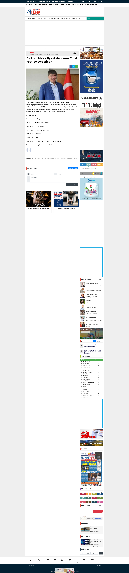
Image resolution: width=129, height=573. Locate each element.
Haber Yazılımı (75, 571)
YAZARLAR (80, 5)
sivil (27, 107)
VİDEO (92, 5)
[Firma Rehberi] (89, 1)
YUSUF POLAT (90, 306)
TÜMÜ (100, 279)
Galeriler (48, 562)
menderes (69, 158)
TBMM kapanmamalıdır (91, 313)
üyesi (52, 105)
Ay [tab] (101, 341)
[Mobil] (80, 1)
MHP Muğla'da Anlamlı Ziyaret (46, 1)
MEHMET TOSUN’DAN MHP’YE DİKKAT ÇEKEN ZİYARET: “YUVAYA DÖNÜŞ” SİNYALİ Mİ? (91, 352)
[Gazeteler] (95, 1)
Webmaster (92, 562)
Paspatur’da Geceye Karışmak (93, 302)
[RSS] (101, 1)
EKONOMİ (38, 5)
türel (75, 158)
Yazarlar (62, 562)
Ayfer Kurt (89, 300)
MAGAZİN (56, 5)
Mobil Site (30, 562)
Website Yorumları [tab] (73, 168)
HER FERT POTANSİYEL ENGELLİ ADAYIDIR (92, 325)
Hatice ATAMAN (91, 317)
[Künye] (98, 1)
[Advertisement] (75, 12)
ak (35, 158)
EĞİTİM (62, 5)
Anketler (70, 562)
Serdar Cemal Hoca (92, 283)
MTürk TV (99, 565)
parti (38, 158)
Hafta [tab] (98, 341)
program (63, 158)
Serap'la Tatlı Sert (91, 295)
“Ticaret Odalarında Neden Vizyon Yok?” (94, 285)
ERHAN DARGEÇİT (91, 312)
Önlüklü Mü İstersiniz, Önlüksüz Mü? (94, 290)
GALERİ (87, 5)
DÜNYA (68, 5)
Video (54, 562)
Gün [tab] (95, 341)
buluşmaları (50, 158)
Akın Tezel (89, 289)
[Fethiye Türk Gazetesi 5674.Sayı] (91, 469)
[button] (97, 5)
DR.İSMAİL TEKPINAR (92, 323)
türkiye (43, 158)
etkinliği (29, 105)
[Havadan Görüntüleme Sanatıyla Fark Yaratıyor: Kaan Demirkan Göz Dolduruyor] (85, 529)
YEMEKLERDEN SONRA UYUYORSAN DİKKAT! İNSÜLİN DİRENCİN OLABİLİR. (94, 319)
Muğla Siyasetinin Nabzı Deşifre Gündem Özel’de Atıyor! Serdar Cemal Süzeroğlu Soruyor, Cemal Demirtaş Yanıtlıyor (91, 543)
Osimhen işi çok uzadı (91, 307)
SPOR (50, 5)
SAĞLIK (74, 5)
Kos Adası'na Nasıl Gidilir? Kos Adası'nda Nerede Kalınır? (90, 346)
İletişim (77, 562)
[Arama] (83, 1)
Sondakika (39, 562)
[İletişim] (86, 1)
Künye (84, 562)
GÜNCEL (31, 5)
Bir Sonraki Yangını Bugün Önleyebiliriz (92, 297)
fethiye (57, 158)
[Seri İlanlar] (92, 1)
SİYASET (44, 5)
